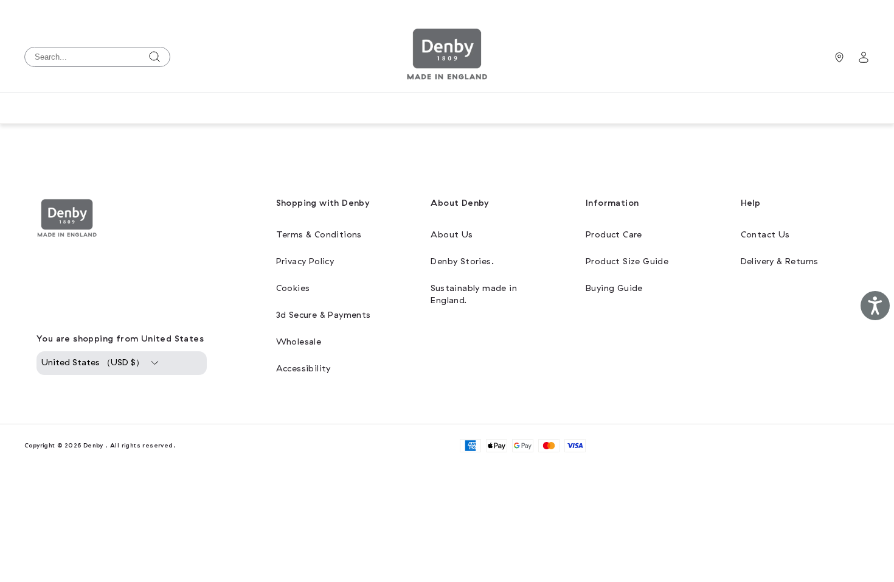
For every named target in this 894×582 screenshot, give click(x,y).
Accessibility (303, 368)
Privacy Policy (305, 261)
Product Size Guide (627, 261)
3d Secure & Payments (323, 315)
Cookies (293, 288)
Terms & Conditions (319, 235)
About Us (452, 235)
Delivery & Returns (780, 261)
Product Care (614, 235)
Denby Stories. (462, 261)
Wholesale (299, 342)
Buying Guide (614, 288)
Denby (93, 445)
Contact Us (765, 235)
